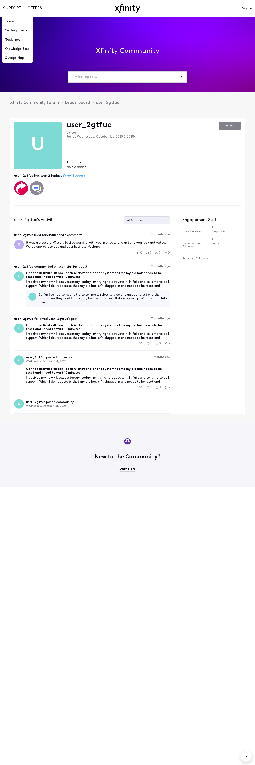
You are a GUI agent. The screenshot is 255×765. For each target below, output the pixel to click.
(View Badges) (73, 175)
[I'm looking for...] (183, 77)
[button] (139, 253)
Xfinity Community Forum (34, 103)
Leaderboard (77, 103)
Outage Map (14, 58)
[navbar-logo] (127, 8)
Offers (34, 8)
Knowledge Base (17, 49)
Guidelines (12, 39)
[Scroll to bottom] (246, 756)
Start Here (128, 469)
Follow (229, 125)
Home (9, 21)
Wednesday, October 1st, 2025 (46, 361)
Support (12, 8)
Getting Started (17, 30)
